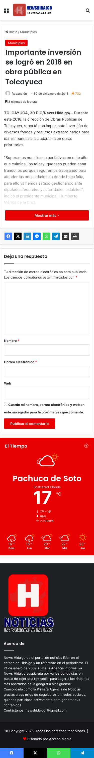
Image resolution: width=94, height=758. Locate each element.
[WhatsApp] (46, 236)
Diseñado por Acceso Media (49, 739)
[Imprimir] (75, 236)
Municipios (28, 32)
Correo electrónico (20, 362)
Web (7, 383)
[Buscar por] (87, 12)
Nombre (11, 341)
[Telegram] (56, 236)
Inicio (12, 32)
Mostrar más (46, 215)
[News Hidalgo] (33, 10)
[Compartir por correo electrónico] (65, 236)
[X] (18, 236)
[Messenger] (37, 236)
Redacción (19, 93)
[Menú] (6, 12)
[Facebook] (8, 236)
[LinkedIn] (27, 236)
